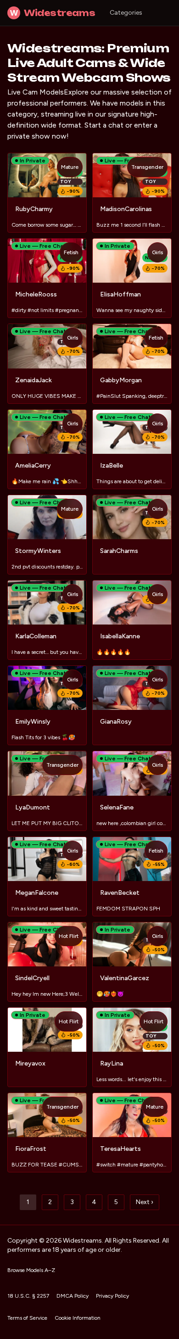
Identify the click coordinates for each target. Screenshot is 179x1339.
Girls (157, 252)
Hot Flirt (68, 936)
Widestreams (52, 13)
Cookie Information (78, 1318)
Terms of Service (27, 1318)
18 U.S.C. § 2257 (28, 1296)
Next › (144, 1202)
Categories (126, 13)
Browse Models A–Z (31, 1270)
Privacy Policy (112, 1296)
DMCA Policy (72, 1296)
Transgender (147, 167)
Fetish (71, 252)
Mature (69, 167)
